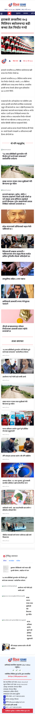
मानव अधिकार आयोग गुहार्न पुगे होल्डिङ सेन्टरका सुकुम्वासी (30, 630)
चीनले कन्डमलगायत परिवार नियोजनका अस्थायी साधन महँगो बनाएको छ (14, 329)
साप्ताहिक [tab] (11, 561)
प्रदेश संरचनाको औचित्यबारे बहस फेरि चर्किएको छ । (16, 228)
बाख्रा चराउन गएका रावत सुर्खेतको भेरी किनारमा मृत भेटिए (17, 182)
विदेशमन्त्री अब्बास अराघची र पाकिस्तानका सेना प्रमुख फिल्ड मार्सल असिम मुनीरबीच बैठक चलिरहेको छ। (16, 254)
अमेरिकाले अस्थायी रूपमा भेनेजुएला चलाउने (15, 303)
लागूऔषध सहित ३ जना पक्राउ (13, 279)
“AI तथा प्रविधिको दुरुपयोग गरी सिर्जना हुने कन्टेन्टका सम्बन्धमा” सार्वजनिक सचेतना (14, 156)
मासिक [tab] (18, 561)
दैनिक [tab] (5, 561)
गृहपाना (18, 13)
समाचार (25, 13)
